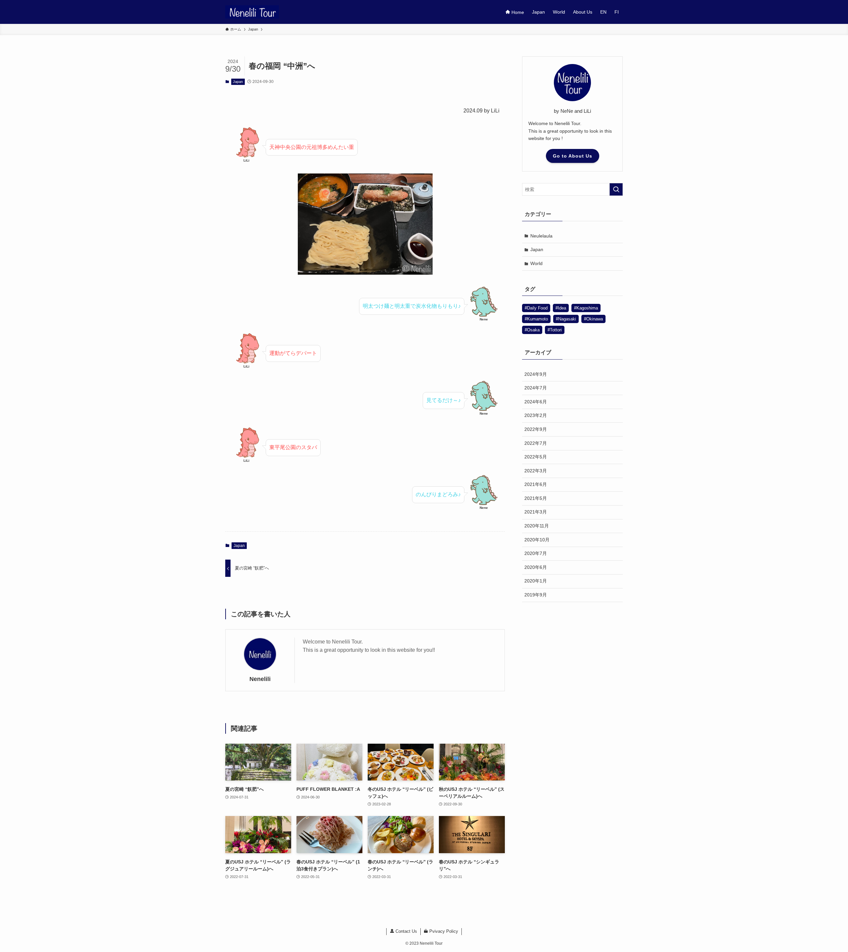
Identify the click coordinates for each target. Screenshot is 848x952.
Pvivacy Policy (443, 931)
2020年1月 (535, 580)
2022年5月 (535, 456)
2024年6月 (535, 401)
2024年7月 (535, 387)
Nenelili (260, 679)
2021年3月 (535, 511)
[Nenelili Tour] (252, 12)
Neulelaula (541, 235)
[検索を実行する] (616, 189)
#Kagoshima (586, 308)
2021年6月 (535, 484)
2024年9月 (535, 374)
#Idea (561, 308)
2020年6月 (535, 567)
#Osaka (532, 329)
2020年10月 (537, 539)
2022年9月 (535, 429)
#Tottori (555, 329)
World (536, 263)
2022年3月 (535, 470)
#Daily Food (536, 308)
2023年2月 (535, 415)
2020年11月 (536, 525)
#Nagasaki (566, 318)
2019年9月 (535, 594)
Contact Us (405, 931)
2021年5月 (535, 498)
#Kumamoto (536, 318)
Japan (238, 82)
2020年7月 (535, 553)
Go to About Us (572, 156)
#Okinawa (593, 318)
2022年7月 (535, 443)
